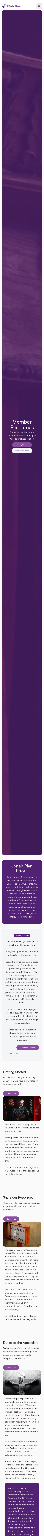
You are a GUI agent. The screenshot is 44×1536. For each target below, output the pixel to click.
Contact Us (13, 1053)
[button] (39, 6)
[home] (11, 6)
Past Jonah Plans (22, 451)
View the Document (28, 1047)
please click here (23, 1454)
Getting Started (22, 445)
